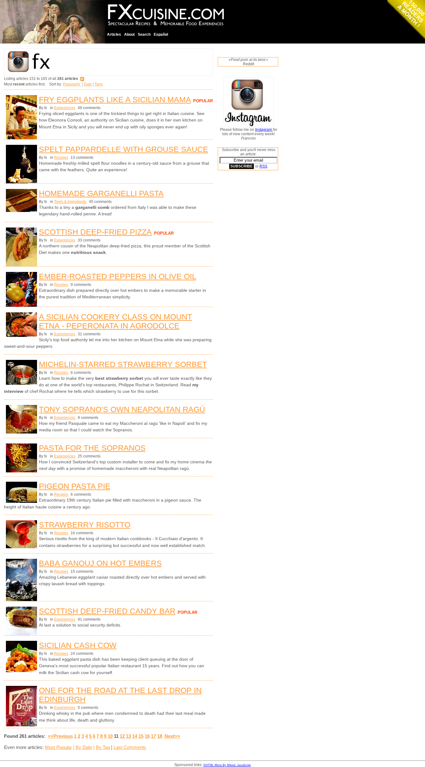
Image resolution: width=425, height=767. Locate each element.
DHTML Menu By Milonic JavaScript (227, 765)
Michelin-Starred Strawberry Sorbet (123, 364)
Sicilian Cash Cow (78, 645)
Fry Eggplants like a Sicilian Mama (115, 99)
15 (140, 736)
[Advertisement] (243, 269)
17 (153, 736)
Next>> (172, 736)
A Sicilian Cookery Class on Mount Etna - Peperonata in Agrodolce (115, 321)
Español (161, 34)
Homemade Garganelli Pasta (101, 193)
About (129, 34)
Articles (114, 34)
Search (144, 34)
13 (128, 736)
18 (159, 736)
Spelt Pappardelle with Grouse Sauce (123, 149)
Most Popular (58, 747)
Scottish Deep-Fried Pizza (95, 231)
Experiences (64, 108)
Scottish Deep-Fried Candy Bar (107, 611)
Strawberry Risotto (84, 524)
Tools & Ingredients (70, 202)
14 (134, 736)
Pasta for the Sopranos (92, 447)
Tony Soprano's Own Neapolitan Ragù (122, 409)
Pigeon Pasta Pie (74, 486)
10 (110, 736)
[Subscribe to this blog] (82, 78)
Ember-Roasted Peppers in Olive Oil (117, 276)
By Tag (103, 747)
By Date (84, 747)
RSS (263, 166)
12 (122, 736)
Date (88, 84)
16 (147, 736)
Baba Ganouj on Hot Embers (100, 563)
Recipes (61, 157)
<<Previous (60, 736)
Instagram (264, 129)
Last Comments (130, 747)
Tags (99, 84)
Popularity (72, 84)
